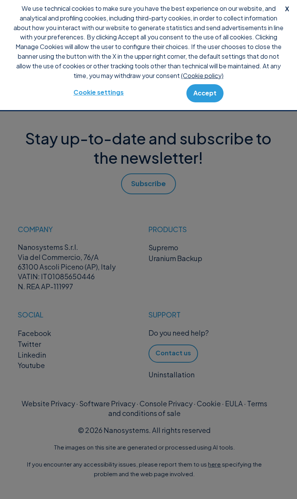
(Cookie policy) (202, 75)
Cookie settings (98, 92)
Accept (205, 93)
